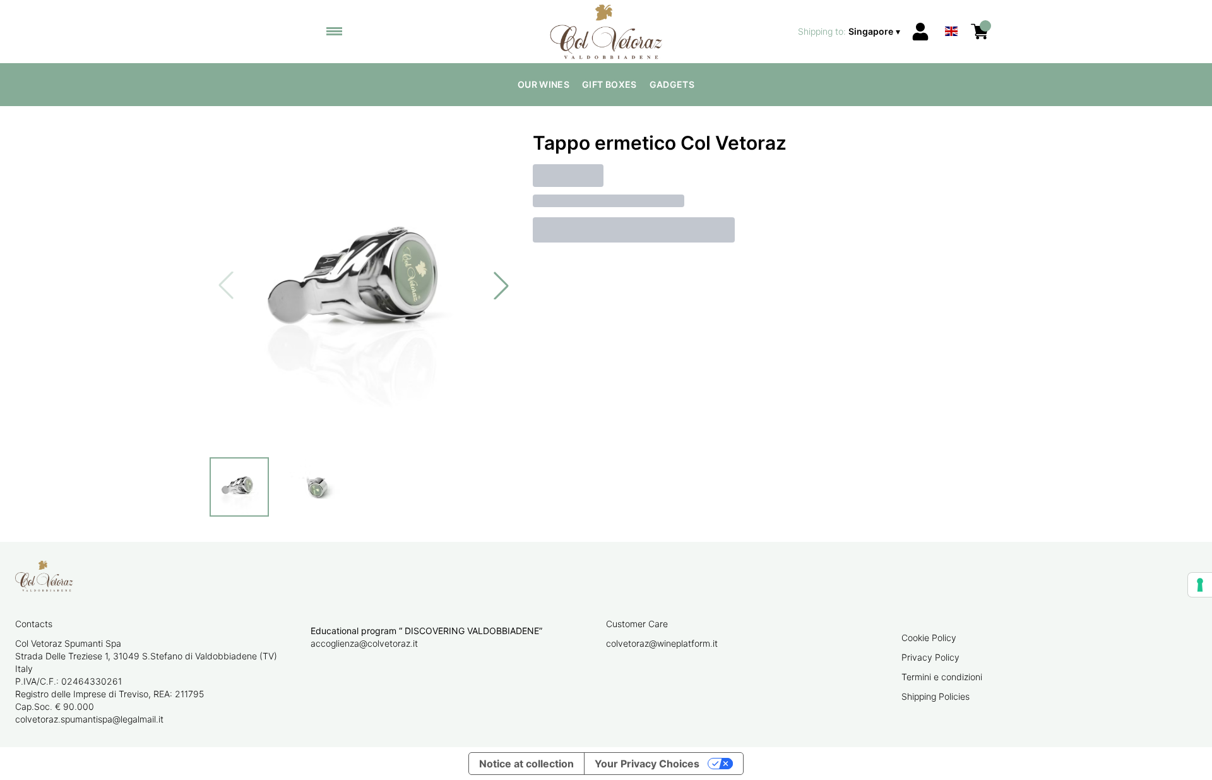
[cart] (980, 31)
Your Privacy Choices (647, 763)
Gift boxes (609, 84)
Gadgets (672, 84)
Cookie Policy (928, 637)
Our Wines (543, 84)
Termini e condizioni (941, 676)
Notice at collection (526, 763)
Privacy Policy (930, 657)
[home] (606, 31)
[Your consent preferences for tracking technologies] (1200, 585)
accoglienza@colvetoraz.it (364, 643)
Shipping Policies (935, 696)
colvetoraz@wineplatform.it (662, 643)
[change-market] (850, 31)
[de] (951, 14)
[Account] (920, 31)
